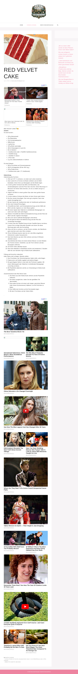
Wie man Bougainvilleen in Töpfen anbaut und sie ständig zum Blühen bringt (65, 81)
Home (21, 25)
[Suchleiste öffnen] (57, 25)
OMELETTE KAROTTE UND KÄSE (13, 662)
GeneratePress (47, 671)
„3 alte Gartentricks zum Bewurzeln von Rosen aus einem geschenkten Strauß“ (66, 62)
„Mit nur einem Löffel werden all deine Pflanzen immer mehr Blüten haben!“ (66, 47)
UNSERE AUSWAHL (31, 25)
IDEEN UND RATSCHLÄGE (46, 25)
